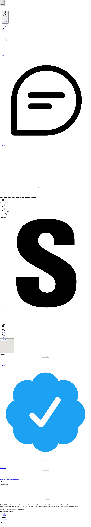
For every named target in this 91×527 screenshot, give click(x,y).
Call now (3, 332)
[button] (6, 20)
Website (3, 337)
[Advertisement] (45, 153)
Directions (3, 327)
